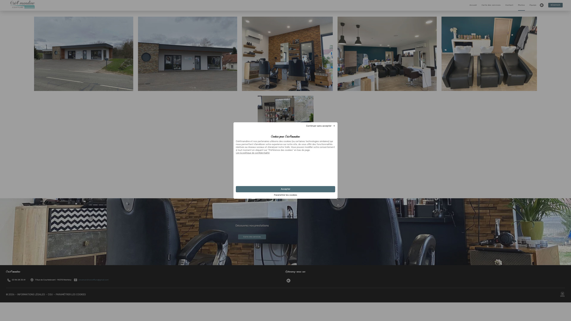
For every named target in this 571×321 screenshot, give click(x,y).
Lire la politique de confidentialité (253, 153)
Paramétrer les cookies (285, 195)
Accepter (285, 189)
